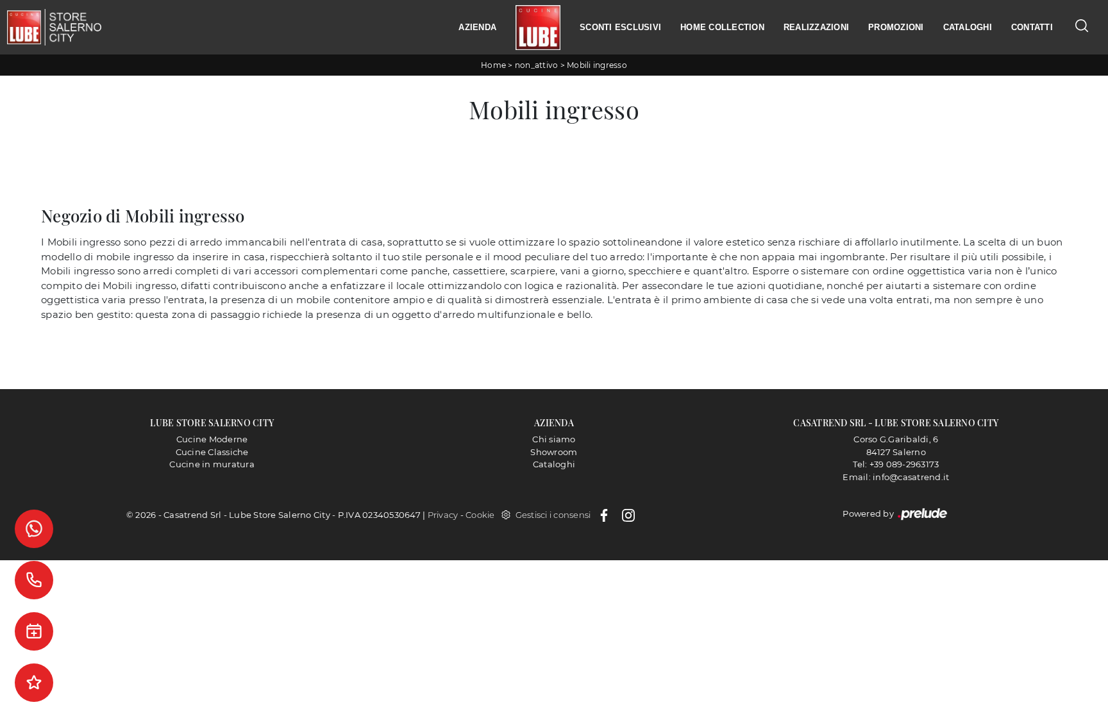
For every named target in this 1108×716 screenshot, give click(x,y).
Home (493, 65)
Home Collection (722, 27)
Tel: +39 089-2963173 (896, 464)
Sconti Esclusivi (620, 27)
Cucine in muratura (212, 464)
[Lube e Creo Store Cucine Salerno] (538, 27)
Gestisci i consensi (553, 515)
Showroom (553, 452)
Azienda (477, 27)
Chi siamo (553, 439)
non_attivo (536, 65)
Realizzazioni (816, 27)
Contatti (1032, 27)
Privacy (443, 515)
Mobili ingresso (597, 65)
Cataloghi (967, 27)
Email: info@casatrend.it (896, 477)
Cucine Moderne (212, 439)
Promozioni (896, 27)
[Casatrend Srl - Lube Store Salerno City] (54, 27)
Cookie (480, 515)
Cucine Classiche (212, 452)
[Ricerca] (1081, 25)
